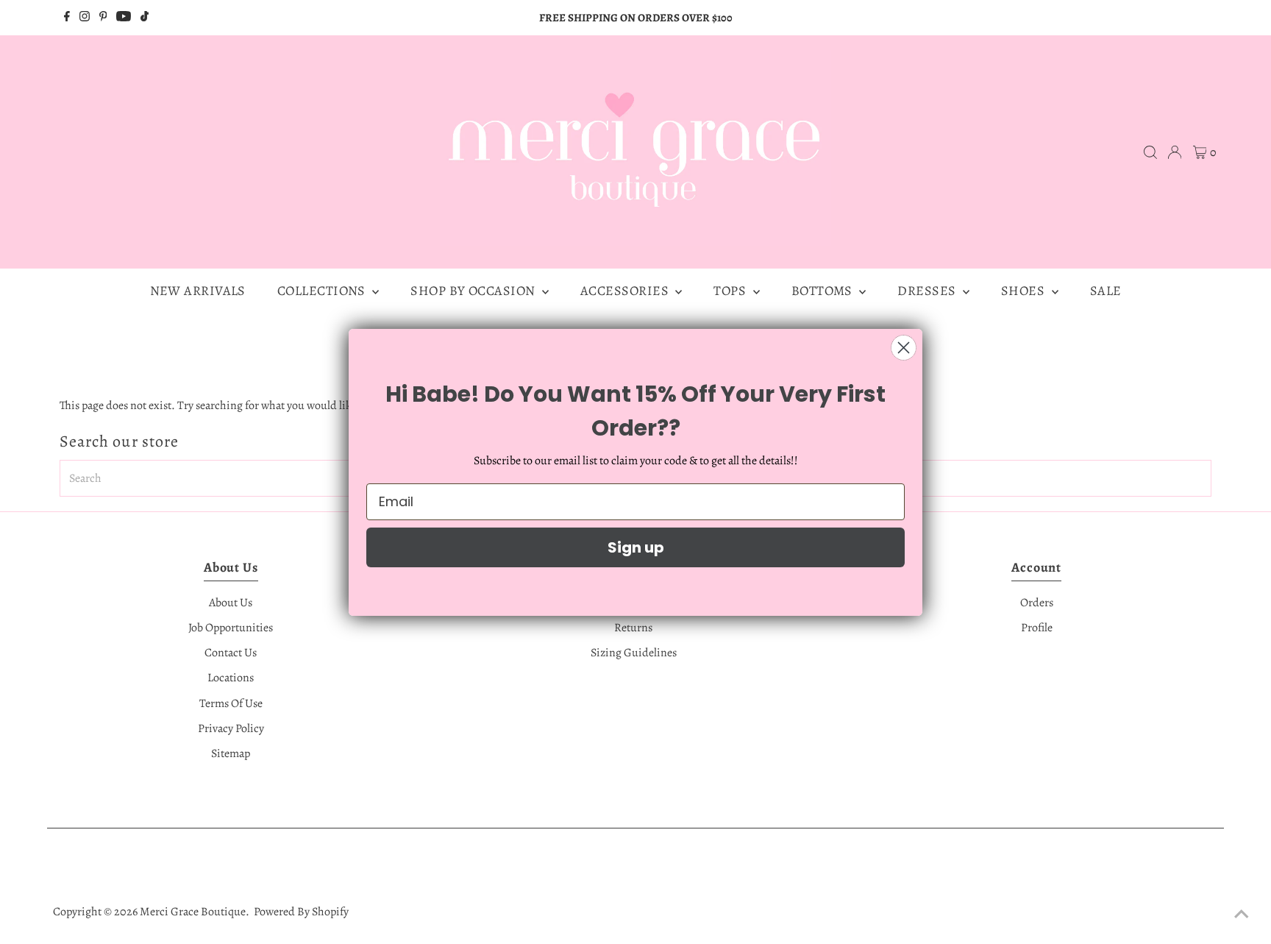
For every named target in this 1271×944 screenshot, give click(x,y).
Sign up (636, 547)
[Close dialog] (903, 348)
